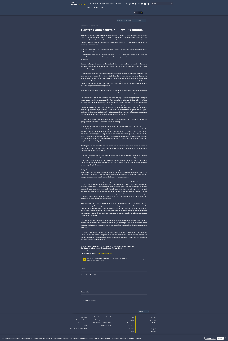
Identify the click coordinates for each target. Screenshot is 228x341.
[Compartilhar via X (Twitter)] (86, 274)
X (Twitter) (153, 320)
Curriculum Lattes (81, 320)
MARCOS (75, 4)
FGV (85, 325)
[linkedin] (142, 4)
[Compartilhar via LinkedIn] (90, 274)
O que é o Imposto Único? (102, 317)
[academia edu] (145, 4)
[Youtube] (133, 4)
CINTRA (82, 4)
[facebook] (139, 4)
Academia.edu (82, 323)
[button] (138, 12)
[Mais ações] (146, 25)
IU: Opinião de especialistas (102, 322)
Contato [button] (153, 317)
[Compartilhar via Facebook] (82, 274)
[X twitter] (126, 4)
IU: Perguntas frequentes (103, 320)
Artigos (83, 268)
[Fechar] (226, 338)
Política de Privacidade (135, 338)
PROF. (73, 3)
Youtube (153, 331)
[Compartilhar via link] (95, 274)
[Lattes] (148, 4)
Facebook (153, 326)
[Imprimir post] (99, 274)
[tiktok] (136, 4)
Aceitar (220, 338)
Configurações (210, 338)
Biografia (84, 317)
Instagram (153, 329)
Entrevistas (130, 323)
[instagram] (130, 4)
